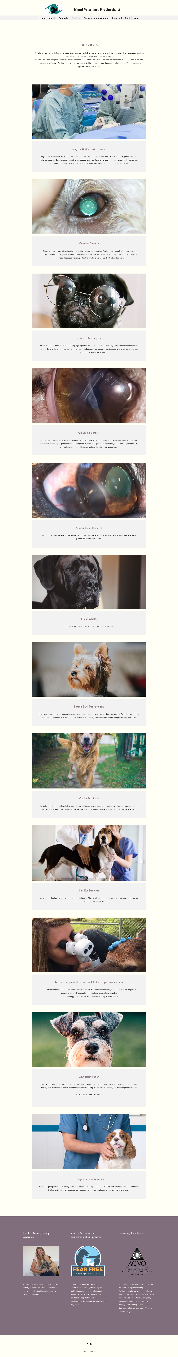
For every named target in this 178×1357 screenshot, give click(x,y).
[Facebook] (87, 1343)
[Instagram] (91, 1343)
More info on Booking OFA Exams (89, 1094)
